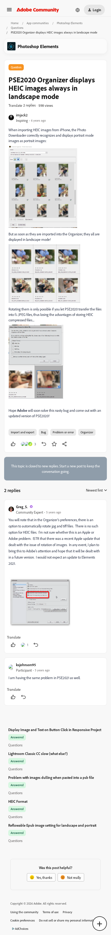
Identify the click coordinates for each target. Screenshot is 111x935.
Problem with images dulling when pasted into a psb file (51, 777)
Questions (17, 28)
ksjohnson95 (26, 664)
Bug (43, 432)
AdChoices (21, 929)
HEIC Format (17, 801)
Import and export (22, 432)
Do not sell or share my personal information (68, 920)
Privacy (67, 912)
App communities (38, 23)
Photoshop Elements (70, 23)
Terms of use (51, 912)
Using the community (24, 912)
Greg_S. (22, 507)
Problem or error (63, 432)
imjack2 (22, 115)
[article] (55, 576)
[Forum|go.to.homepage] (38, 10)
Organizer (87, 432)
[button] (9, 11)
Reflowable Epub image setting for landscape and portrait (52, 825)
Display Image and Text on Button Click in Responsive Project (54, 729)
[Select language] (78, 10)
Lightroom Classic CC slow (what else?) (38, 753)
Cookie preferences (22, 920)
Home (15, 23)
